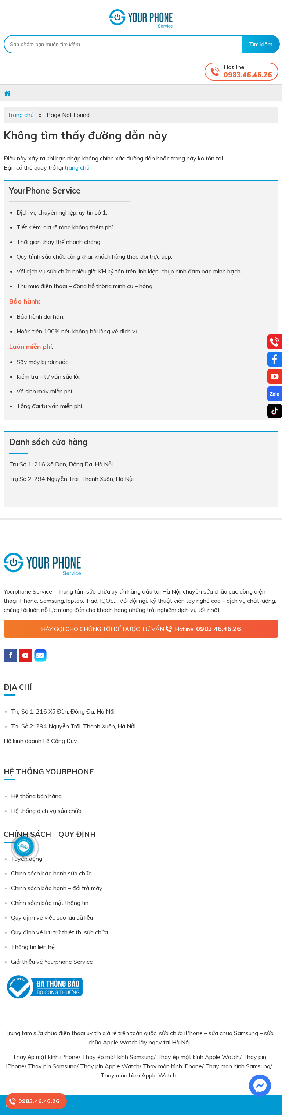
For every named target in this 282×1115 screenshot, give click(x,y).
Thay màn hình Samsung (237, 1066)
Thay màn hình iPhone (172, 1066)
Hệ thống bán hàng (36, 796)
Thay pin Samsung (52, 1066)
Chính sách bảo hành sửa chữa (51, 873)
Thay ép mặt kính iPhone (45, 1057)
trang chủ (77, 167)
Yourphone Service (141, 18)
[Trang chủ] (7, 92)
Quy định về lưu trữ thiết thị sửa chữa (59, 932)
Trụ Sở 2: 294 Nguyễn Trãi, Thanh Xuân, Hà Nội (73, 726)
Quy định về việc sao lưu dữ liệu (52, 917)
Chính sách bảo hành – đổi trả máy (56, 888)
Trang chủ (20, 114)
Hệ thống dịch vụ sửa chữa (46, 810)
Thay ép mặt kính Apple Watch (198, 1057)
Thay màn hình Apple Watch (139, 1075)
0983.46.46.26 (248, 75)
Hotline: (208, 628)
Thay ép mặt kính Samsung (118, 1057)
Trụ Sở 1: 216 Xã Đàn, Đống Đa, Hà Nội (63, 711)
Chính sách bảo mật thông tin (49, 902)
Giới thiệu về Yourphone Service (52, 961)
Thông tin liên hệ (33, 947)
